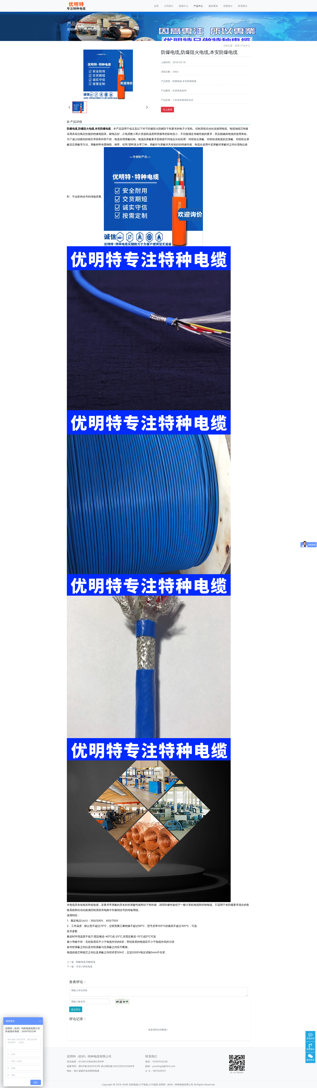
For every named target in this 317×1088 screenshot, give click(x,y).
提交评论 (75, 1009)
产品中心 (198, 5)
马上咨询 (167, 109)
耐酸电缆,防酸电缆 (85, 961)
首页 (156, 5)
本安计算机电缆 (84, 966)
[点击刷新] (122, 1001)
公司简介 (168, 5)
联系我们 (242, 5)
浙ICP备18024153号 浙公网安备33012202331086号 (106, 1066)
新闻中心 (183, 5)
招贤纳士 (228, 5)
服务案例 (213, 5)
